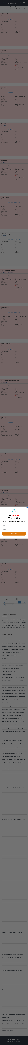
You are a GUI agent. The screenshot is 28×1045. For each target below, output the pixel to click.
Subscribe (14, 533)
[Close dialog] (26, 507)
